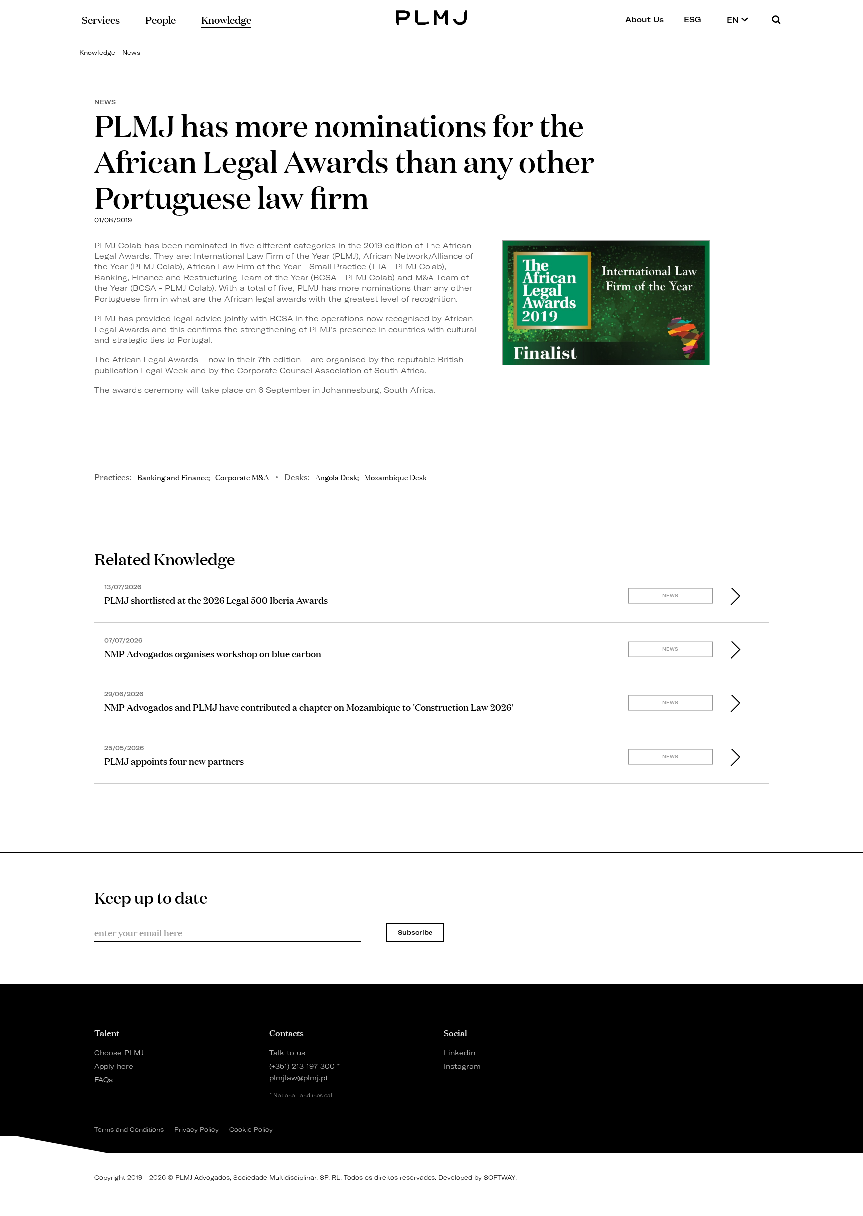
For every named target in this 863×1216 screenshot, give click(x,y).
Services (101, 19)
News (131, 52)
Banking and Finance (172, 476)
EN (734, 20)
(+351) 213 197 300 (302, 1066)
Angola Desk (336, 476)
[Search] (776, 19)
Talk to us (287, 1052)
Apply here (113, 1066)
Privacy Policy (196, 1129)
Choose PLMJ (119, 1052)
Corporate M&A (242, 476)
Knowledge (97, 52)
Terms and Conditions (129, 1129)
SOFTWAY (499, 1177)
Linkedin (459, 1052)
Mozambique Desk (395, 476)
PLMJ (431, 16)
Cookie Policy (251, 1129)
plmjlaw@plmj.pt (298, 1077)
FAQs (103, 1079)
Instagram (462, 1066)
